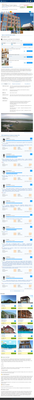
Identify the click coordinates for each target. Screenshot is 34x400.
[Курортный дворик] (8, 299)
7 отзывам (3, 336)
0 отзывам (20, 336)
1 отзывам (3, 306)
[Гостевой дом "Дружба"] (8, 344)
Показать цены (29, 51)
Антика (19, 303)
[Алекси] (25, 329)
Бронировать (14, 308)
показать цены (28, 44)
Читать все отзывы (17, 290)
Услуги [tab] (5, 83)
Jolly (19, 349)
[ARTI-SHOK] (8, 314)
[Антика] (25, 299)
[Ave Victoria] (25, 314)
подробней (10, 50)
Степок (29, 73)
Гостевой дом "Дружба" (7, 349)
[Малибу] (8, 329)
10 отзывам (20, 321)
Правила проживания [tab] (16, 83)
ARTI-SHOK (4, 319)
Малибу (3, 334)
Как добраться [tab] (27, 83)
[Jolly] (25, 344)
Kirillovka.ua (14, 398)
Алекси (19, 334)
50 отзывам (20, 306)
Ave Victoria (20, 319)
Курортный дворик (6, 303)
